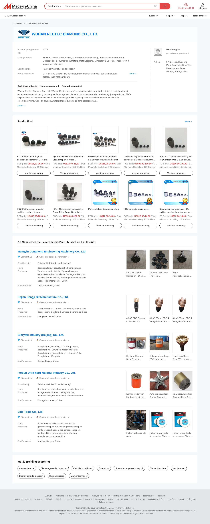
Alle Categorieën (15, 15)
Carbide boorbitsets (82, 468)
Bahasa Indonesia (106, 502)
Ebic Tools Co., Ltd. (30, 411)
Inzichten (161, 495)
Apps (183, 15)
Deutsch (88, 499)
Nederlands (153, 499)
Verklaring (59, 495)
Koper (152, 15)
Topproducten (149, 495)
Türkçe (181, 499)
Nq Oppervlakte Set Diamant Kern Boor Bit (182, 397)
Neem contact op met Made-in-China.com (122, 495)
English (28, 499)
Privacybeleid (96, 495)
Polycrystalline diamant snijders (103, 209)
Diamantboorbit (56, 476)
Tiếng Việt (191, 499)
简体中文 (38, 499)
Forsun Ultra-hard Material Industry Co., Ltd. (47, 372)
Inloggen (202, 8)
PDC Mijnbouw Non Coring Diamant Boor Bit (158, 397)
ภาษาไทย (172, 499)
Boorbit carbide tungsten (31, 476)
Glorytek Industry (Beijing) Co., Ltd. (41, 334)
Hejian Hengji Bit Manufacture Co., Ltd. (43, 297)
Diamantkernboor (158, 468)
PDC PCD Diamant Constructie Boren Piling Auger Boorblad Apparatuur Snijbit (68, 212)
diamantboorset (26, 468)
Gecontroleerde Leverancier (54, 257)
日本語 (58, 499)
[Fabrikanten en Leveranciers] (20, 6)
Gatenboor (104, 468)
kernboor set (179, 468)
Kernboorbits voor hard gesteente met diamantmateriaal (135, 397)
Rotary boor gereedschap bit (129, 468)
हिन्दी (162, 499)
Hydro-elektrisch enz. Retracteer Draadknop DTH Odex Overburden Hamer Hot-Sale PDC (69, 159)
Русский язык (122, 499)
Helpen (169, 15)
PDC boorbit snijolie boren (136, 209)
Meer (132, 73)
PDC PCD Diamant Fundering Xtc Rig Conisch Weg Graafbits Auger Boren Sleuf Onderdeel (175, 159)
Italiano (110, 499)
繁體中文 (49, 499)
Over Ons (48, 495)
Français (68, 499)
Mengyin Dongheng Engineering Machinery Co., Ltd (51, 251)
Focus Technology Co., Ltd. (101, 508)
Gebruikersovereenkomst (77, 495)
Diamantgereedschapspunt (54, 468)
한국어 (134, 499)
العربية (142, 499)
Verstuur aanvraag (34, 173)
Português (99, 499)
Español (78, 499)
